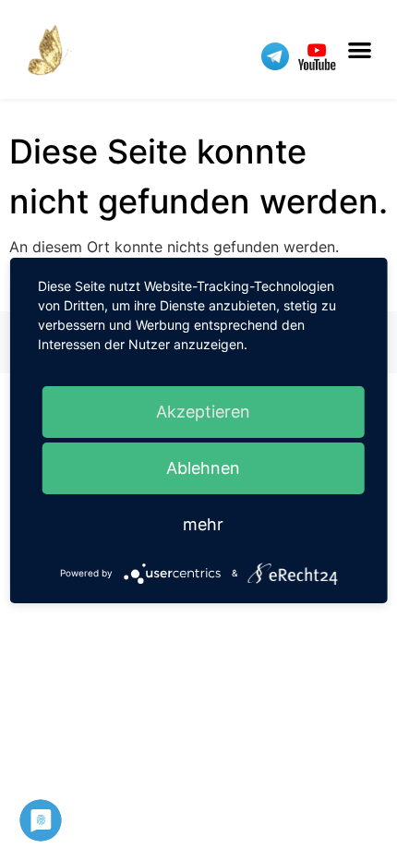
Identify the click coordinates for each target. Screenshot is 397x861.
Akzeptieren (203, 411)
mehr (203, 524)
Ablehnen (203, 468)
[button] (360, 49)
